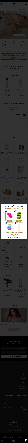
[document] (14, 221)
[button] (14, 202)
